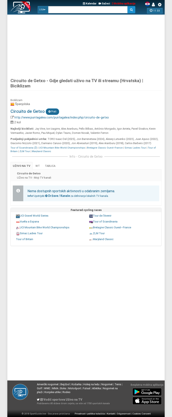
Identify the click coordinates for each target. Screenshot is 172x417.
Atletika (96, 388)
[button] (43, 9)
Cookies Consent (141, 413)
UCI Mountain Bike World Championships (62, 147)
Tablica (50, 165)
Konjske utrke (52, 392)
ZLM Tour (25, 151)
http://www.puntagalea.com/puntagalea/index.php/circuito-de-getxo (61, 117)
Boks (63, 388)
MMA (55, 388)
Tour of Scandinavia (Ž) (23, 147)
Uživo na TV (21, 165)
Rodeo (66, 392)
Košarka (76, 384)
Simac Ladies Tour (135, 147)
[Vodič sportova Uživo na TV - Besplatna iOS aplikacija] (147, 399)
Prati (53, 111)
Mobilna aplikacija (124, 3)
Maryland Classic (41, 151)
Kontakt (111, 413)
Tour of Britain (24, 239)
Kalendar (90, 3)
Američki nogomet (48, 384)
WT (37, 165)
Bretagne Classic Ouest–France (105, 147)
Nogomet (107, 384)
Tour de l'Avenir (102, 215)
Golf (39, 388)
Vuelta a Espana (29, 221)
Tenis (118, 384)
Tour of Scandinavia (105, 221)
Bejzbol (65, 384)
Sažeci (105, 3)
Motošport (74, 388)
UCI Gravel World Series (34, 215)
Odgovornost (123, 413)
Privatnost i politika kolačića (90, 413)
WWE (47, 388)
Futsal (86, 388)
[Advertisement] (91, 45)
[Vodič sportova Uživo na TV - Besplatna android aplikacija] (147, 391)
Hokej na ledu (91, 384)
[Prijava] (154, 4)
